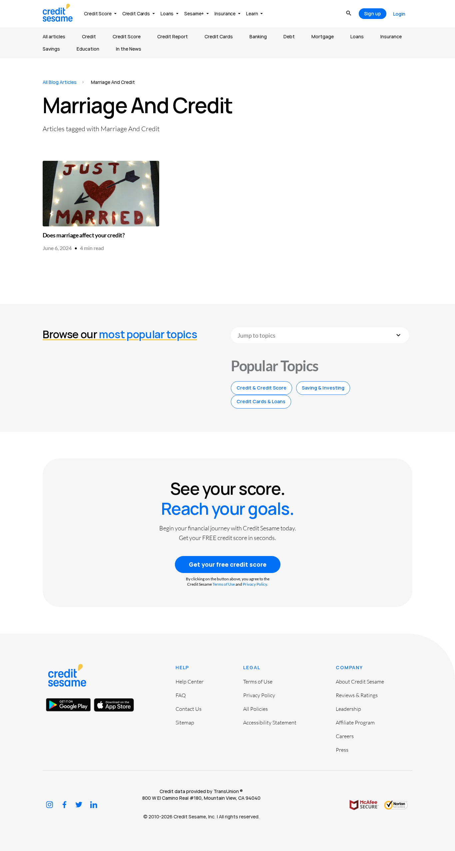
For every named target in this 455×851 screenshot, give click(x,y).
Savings (51, 49)
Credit (89, 36)
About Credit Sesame (360, 681)
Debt (289, 36)
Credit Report (172, 36)
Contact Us (189, 709)
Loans (357, 36)
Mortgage (322, 36)
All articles (54, 36)
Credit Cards (219, 36)
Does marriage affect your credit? (84, 235)
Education (88, 49)
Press (342, 749)
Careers (345, 736)
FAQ (181, 695)
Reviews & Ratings (357, 695)
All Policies (255, 709)
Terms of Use (224, 584)
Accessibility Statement (269, 722)
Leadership (348, 709)
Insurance (391, 36)
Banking (258, 36)
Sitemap (185, 722)
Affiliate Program (355, 722)
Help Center (190, 681)
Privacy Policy (255, 584)
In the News (128, 49)
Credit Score (127, 36)
